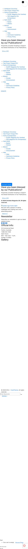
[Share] (4, 546)
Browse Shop (19, 542)
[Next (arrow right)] (2, 548)
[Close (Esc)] (5, 546)
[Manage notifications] (24, 545)
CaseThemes (14, 390)
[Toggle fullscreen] (2, 546)
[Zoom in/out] (0, 546)
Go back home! (6, 184)
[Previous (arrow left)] (0, 548)
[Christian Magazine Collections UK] (11, 96)
